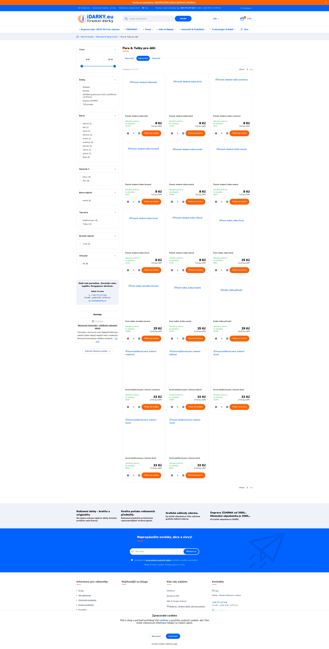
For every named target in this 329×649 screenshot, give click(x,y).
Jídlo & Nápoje (166, 29)
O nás (81, 590)
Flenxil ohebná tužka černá (137, 253)
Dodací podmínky (86, 605)
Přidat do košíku (151, 133)
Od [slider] (81, 66)
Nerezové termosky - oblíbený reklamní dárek (97, 327)
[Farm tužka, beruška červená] (143, 299)
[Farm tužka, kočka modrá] (187, 299)
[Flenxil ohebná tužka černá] (143, 231)
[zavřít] (326, 2)
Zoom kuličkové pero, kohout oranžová (142, 389)
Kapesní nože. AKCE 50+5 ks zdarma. (100, 29)
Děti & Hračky (87, 37)
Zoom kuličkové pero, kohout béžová (185, 389)
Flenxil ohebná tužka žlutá (181, 116)
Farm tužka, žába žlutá (223, 253)
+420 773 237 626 (187, 8)
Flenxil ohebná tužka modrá (181, 184)
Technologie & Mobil (222, 29)
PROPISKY (132, 29)
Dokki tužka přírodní (222, 321)
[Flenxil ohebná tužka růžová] (187, 231)
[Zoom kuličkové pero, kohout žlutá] (231, 368)
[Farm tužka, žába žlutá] (231, 231)
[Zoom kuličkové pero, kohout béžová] (187, 368)
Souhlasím (173, 636)
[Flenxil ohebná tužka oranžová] (231, 94)
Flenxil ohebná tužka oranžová (226, 116)
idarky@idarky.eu (98, 300)
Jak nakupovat (84, 8)
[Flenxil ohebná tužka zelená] (231, 163)
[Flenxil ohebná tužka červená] (143, 163)
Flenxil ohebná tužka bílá (136, 116)
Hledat (183, 18)
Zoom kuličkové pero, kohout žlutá (228, 389)
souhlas (163, 620)
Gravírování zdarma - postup (104, 8)
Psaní (148, 29)
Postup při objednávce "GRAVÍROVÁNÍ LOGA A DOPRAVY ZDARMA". (164, 2)
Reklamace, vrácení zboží (129, 8)
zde (175, 644)
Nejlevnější (143, 58)
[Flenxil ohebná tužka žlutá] (187, 94)
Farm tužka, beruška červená (137, 321)
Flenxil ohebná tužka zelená (225, 184)
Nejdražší (156, 58)
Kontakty (82, 609)
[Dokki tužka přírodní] (231, 299)
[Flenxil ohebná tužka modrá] (187, 163)
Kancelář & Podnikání (192, 29)
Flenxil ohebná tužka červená (138, 184)
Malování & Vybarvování (106, 37)
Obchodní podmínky (87, 600)
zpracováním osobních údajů (158, 560)
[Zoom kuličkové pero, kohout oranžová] (143, 368)
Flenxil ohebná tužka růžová (181, 253)
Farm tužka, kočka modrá (180, 321)
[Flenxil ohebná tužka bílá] (143, 94)
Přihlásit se (191, 551)
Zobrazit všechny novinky (96, 351)
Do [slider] (114, 66)
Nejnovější (129, 58)
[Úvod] (97, 19)
